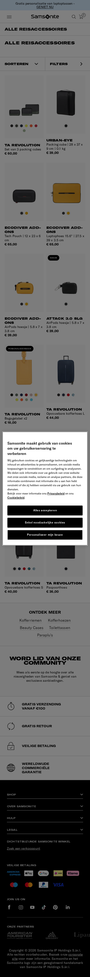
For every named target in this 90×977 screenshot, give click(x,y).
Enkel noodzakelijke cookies (45, 522)
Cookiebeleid (15, 497)
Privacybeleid (56, 493)
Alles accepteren (45, 510)
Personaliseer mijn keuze (45, 534)
